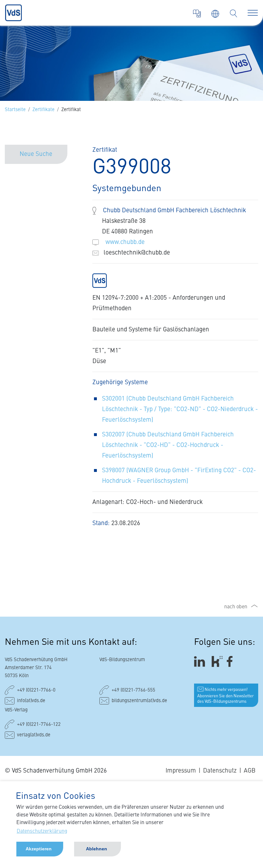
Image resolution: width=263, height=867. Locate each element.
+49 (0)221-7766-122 (39, 724)
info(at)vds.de (31, 701)
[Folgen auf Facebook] (231, 661)
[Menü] (253, 13)
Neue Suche (36, 154)
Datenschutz (220, 771)
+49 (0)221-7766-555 (133, 690)
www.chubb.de (125, 242)
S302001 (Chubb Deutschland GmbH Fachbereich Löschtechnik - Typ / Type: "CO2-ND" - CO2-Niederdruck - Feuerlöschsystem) (180, 409)
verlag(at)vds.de (33, 735)
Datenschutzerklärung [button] (42, 831)
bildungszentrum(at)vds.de (139, 701)
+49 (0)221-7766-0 (36, 690)
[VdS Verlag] (197, 13)
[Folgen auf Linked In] (200, 661)
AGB (250, 771)
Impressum (180, 771)
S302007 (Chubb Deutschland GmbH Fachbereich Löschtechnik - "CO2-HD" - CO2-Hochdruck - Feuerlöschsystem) (168, 445)
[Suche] (233, 13)
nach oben (235, 607)
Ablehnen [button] (96, 848)
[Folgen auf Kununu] (217, 661)
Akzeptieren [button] (39, 848)
